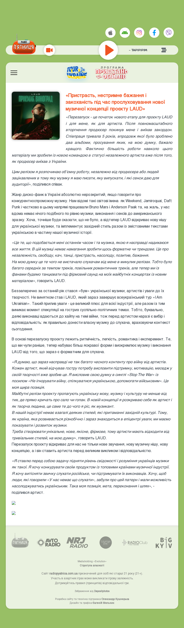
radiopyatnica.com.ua (63, 573)
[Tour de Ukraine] (77, 72)
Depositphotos (101, 591)
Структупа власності (92, 565)
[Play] (123, 50)
